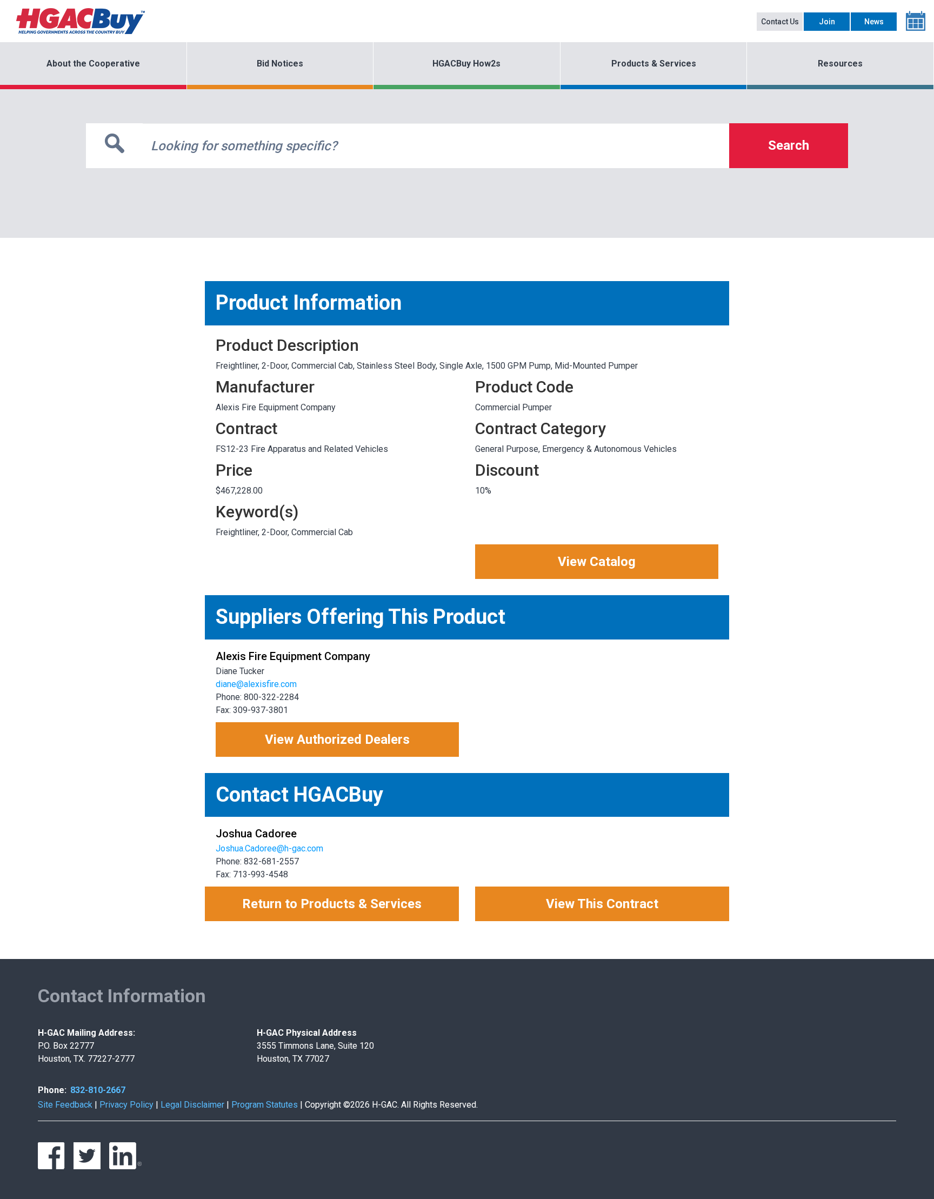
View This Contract (602, 903)
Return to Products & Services (332, 903)
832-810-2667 (97, 1090)
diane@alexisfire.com (256, 684)
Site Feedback (65, 1105)
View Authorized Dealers (337, 739)
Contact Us (780, 21)
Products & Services (653, 63)
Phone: (52, 1090)
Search (788, 145)
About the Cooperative (93, 63)
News (874, 21)
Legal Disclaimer (192, 1105)
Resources (840, 63)
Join (827, 21)
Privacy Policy (126, 1105)
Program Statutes (264, 1105)
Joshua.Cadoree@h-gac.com (269, 848)
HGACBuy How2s (466, 63)
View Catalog (597, 561)
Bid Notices (280, 63)
